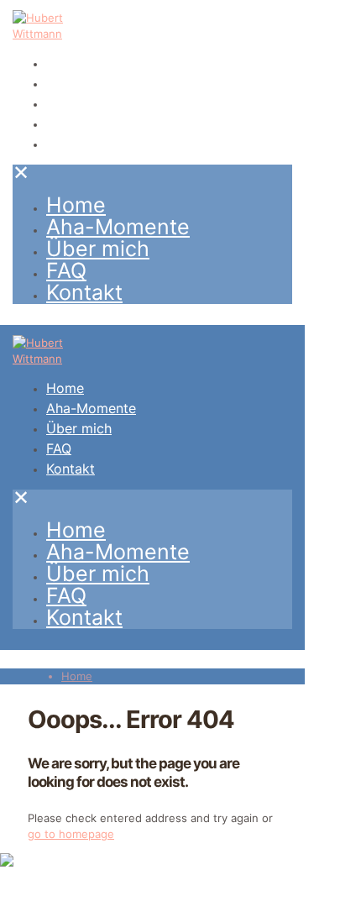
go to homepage (71, 834)
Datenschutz (100, 908)
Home (76, 676)
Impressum (28, 908)
